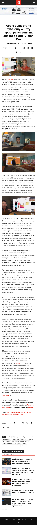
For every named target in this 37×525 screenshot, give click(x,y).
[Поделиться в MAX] (15, 48)
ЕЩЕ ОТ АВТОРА (8, 454)
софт (18, 446)
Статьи (13, 519)
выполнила (10, 79)
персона (24, 443)
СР (22, 446)
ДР (19, 443)
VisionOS (30, 439)
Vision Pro (18, 363)
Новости (7, 519)
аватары (8, 441)
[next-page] (6, 510)
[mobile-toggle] (3, 2)
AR (13, 437)
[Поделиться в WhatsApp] (24, 48)
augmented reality (20, 437)
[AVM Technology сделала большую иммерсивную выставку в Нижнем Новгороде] (6, 481)
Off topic (24, 519)
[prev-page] (3, 510)
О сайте (30, 519)
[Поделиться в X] (28, 48)
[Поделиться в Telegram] (20, 48)
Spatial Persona (6, 439)
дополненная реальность (9, 443)
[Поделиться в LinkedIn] (32, 48)
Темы (18, 519)
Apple (8, 437)
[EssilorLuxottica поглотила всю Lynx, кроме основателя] (6, 492)
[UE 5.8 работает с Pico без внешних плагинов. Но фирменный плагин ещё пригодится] (6, 501)
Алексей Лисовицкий (13, 43)
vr (3, 441)
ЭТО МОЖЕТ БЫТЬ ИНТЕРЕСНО (13, 451)
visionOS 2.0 (6, 395)
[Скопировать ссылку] (20, 52)
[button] (34, 2)
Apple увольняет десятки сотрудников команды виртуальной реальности (22, 461)
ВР (28, 441)
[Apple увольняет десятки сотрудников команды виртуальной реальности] (6, 461)
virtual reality (16, 439)
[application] (18, 205)
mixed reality (30, 437)
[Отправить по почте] (16, 52)
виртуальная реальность (19, 441)
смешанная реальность (9, 446)
